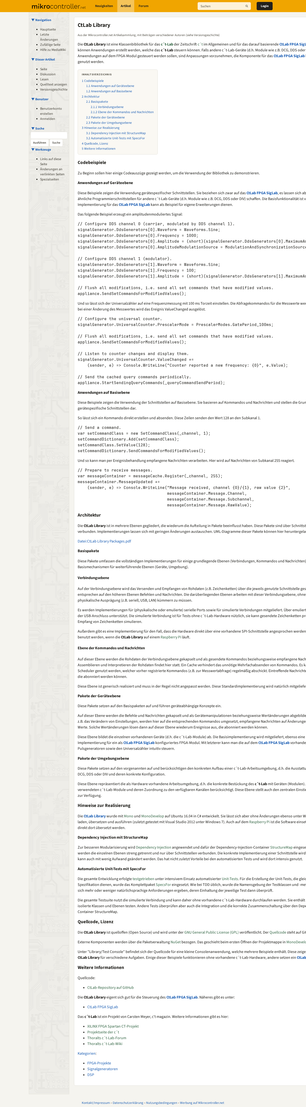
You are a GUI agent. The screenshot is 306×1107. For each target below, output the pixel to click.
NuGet (176, 942)
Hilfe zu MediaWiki (53, 49)
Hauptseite (48, 29)
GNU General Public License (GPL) (211, 932)
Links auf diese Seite (50, 162)
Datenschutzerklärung (128, 1102)
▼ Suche (37, 128)
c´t (200, 44)
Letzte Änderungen (49, 37)
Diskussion (48, 74)
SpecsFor (163, 884)
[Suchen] (247, 6)
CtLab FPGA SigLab (289, 56)
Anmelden (47, 118)
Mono (128, 816)
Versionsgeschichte (53, 89)
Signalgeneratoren (102, 1069)
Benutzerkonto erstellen (51, 111)
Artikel (126, 6)
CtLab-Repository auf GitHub (110, 987)
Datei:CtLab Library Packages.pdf (104, 541)
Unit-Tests (230, 879)
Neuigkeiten (104, 6)
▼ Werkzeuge (41, 149)
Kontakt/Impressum (96, 1102)
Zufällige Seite (50, 44)
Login (265, 6)
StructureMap (281, 847)
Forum (144, 6)
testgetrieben (143, 879)
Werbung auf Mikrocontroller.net (202, 1102)
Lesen (44, 79)
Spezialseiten (49, 179)
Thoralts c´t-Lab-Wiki (104, 1043)
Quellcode (277, 932)
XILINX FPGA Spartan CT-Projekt (113, 1026)
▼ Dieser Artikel (43, 59)
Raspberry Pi (171, 637)
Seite (43, 69)
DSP (90, 1074)
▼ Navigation (41, 20)
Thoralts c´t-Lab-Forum (106, 1038)
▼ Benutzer (39, 99)
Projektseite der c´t (103, 1032)
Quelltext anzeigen (53, 84)
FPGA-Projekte (99, 1063)
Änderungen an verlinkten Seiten (52, 172)
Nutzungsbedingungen (161, 1102)
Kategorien (87, 1053)
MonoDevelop (152, 816)
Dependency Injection (153, 847)
